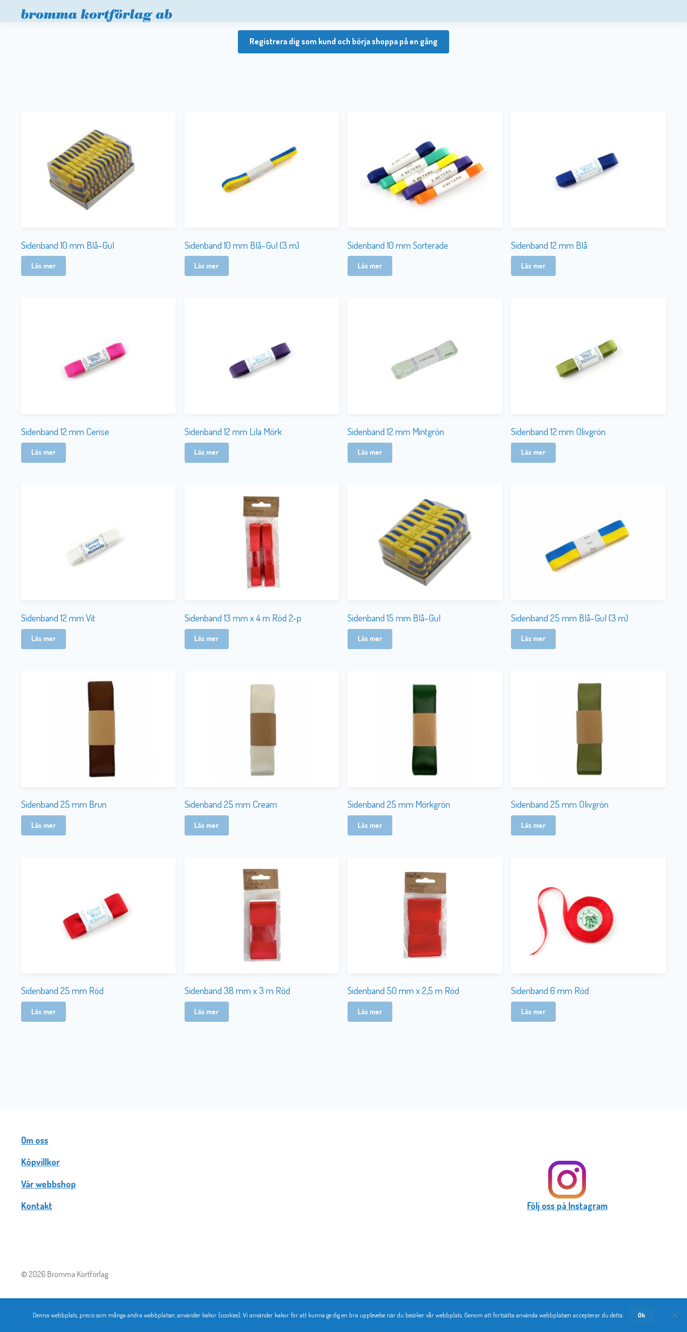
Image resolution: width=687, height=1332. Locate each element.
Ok (641, 1315)
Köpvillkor (40, 1161)
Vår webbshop (48, 1183)
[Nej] (674, 1315)
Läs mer (43, 265)
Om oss (34, 1140)
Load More (343, 1055)
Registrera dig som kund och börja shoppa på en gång (343, 41)
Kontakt (36, 1205)
